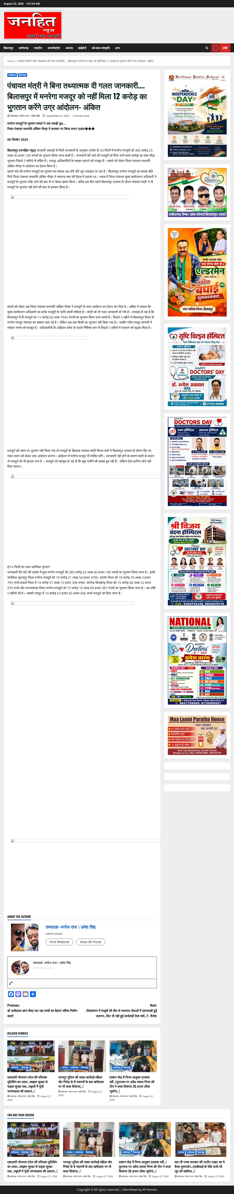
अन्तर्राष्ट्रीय (54, 48)
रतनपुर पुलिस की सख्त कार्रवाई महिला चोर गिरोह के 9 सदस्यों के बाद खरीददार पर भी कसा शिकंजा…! (81, 1082)
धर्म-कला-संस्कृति (101, 48)
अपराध (69, 48)
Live (225, 48)
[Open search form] (206, 47)
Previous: (42, 1010)
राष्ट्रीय (38, 48)
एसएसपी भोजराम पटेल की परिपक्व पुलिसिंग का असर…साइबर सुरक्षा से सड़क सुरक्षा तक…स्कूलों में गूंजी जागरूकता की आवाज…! (27, 1084)
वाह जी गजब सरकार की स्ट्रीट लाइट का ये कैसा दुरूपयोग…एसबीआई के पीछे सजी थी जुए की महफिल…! (200, 1166)
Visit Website (59, 942)
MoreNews (130, 1190)
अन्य (117, 48)
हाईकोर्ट (82, 48)
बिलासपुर (8, 48)
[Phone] (11, 983)
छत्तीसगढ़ (24, 48)
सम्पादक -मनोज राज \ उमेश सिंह (25, 115)
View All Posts (90, 942)
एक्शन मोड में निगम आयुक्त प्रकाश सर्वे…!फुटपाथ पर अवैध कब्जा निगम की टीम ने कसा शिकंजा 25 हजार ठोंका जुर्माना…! (132, 1084)
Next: (121, 1010)
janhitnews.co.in (43, 968)
